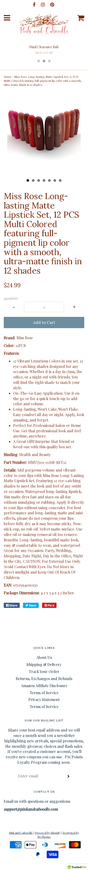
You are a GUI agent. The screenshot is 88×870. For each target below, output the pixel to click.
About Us (44, 657)
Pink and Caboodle (21, 833)
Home (8, 77)
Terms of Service (44, 692)
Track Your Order (44, 671)
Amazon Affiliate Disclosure (44, 685)
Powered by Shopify (48, 833)
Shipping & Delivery (44, 664)
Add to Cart (44, 322)
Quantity (11, 298)
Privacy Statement (44, 699)
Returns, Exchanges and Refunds (44, 678)
